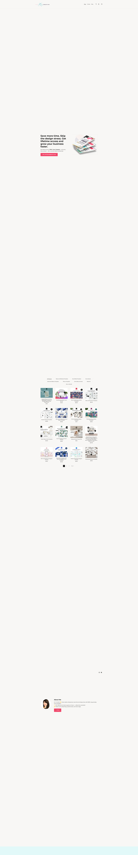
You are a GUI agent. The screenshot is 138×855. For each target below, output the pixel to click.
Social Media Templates (76, 378)
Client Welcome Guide (78, 381)
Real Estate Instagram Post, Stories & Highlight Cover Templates (61, 459)
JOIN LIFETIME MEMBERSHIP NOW (49, 154)
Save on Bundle (69, 384)
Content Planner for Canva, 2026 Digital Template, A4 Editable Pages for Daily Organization (47, 401)
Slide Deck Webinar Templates (53, 381)
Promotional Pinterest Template (91, 459)
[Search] (96, 4)
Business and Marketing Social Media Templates (61, 420)
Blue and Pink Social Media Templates (76, 401)
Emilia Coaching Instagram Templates (76, 420)
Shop (85, 4)
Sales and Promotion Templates (91, 400)
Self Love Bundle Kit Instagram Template (46, 459)
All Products (49, 378)
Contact (88, 4)
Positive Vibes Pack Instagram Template (76, 459)
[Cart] (102, 4)
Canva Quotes (88, 378)
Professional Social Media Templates (91, 420)
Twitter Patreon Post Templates (46, 439)
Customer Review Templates (46, 419)
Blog (92, 4)
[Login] (98, 4)
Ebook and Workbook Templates (62, 378)
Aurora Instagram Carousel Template (62, 439)
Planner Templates (66, 381)
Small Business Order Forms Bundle (61, 401)
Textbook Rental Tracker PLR (76, 439)
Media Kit (89, 381)
